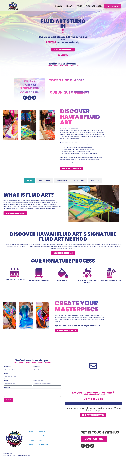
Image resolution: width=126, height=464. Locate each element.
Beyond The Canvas (45, 436)
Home (31, 431)
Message (7, 387)
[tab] (29, 180)
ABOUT (69, 6)
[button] (63, 49)
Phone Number (38, 380)
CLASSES (58, 6)
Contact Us (96, 6)
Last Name (36, 367)
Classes (31, 440)
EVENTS (79, 6)
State (6, 373)
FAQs (88, 6)
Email (6, 380)
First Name (7, 367)
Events (31, 445)
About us (32, 436)
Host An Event (43, 445)
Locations (42, 431)
